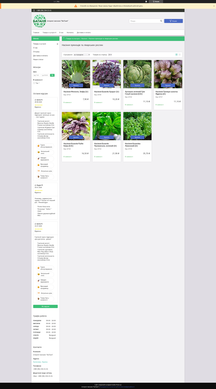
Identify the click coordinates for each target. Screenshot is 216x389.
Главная (36, 32)
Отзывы (36, 52)
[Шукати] (161, 21)
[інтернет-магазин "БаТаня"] (39, 21)
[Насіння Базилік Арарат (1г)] (107, 74)
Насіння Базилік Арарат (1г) (106, 92)
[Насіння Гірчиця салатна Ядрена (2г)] (168, 74)
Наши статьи (38, 59)
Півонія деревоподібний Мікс (46, 214)
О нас (61, 32)
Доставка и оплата (84, 32)
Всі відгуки (45, 306)
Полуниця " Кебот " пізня (44, 210)
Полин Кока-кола (43, 206)
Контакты (70, 32)
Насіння (84, 38)
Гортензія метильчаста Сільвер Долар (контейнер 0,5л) (45, 136)
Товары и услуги (49, 32)
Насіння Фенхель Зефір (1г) (76, 92)
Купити (76, 85)
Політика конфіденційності (126, 387)
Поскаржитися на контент (108, 387)
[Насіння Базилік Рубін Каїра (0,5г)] (76, 126)
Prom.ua (118, 385)
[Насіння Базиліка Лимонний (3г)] (137, 126)
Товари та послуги (73, 38)
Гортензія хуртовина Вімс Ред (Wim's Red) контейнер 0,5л (45, 251)
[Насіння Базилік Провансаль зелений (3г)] (107, 126)
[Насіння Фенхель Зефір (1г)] (76, 74)
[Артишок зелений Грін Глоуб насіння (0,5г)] (137, 74)
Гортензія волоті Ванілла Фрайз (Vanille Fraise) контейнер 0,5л (45, 123)
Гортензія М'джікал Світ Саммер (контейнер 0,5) (46, 129)
